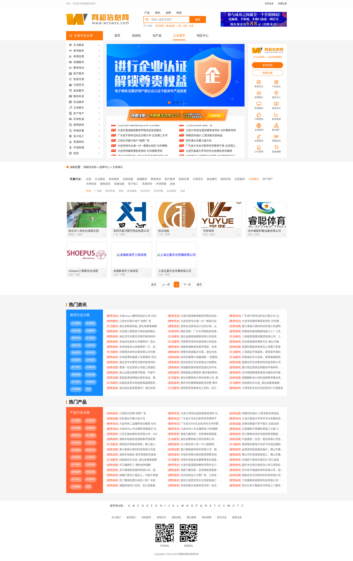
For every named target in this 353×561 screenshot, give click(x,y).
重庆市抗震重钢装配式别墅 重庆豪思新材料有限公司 (201, 382)
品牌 (168, 12)
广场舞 (98, 191)
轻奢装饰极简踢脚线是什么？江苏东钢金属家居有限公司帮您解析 (262, 331)
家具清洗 (159, 26)
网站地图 (206, 517)
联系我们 (131, 517)
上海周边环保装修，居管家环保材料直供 (262, 351)
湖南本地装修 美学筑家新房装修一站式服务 (139, 454)
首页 (117, 35)
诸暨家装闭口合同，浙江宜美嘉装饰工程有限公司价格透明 (139, 485)
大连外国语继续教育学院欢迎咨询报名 (201, 315)
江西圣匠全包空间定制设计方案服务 (262, 387)
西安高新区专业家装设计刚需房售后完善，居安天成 (201, 362)
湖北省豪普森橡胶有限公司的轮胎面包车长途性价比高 (201, 336)
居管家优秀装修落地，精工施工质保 (139, 444)
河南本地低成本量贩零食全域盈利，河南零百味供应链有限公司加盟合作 (201, 459)
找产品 (157, 35)
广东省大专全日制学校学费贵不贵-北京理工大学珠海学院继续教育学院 (213, 138)
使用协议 (161, 517)
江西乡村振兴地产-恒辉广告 (133, 133)
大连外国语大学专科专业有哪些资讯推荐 (209, 143)
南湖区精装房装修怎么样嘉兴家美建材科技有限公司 (262, 346)
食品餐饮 (212, 179)
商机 (157, 12)
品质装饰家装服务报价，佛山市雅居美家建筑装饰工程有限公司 (262, 449)
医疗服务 (170, 179)
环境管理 (161, 183)
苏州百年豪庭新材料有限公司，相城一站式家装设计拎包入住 (262, 469)
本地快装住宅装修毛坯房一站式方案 (201, 485)
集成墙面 (170, 26)
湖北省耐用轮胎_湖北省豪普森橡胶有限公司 (143, 148)
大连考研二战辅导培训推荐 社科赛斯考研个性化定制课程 (213, 148)
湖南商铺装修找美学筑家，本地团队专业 (201, 346)
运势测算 (158, 191)
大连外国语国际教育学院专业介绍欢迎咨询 (201, 464)
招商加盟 (128, 179)
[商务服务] (112, 320)
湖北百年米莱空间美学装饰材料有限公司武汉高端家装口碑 (139, 336)
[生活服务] (112, 326)
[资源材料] (174, 331)
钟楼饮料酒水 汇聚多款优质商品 (204, 128)
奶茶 (191, 26)
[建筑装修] (174, 326)
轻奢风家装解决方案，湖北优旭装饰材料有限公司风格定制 (201, 351)
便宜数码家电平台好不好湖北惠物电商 (262, 444)
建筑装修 (105, 183)
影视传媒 (110, 191)
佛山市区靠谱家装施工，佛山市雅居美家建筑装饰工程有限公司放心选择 (262, 454)
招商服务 (146, 517)
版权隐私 (176, 517)
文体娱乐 (118, 167)
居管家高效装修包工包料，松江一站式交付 (201, 387)
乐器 (182, 191)
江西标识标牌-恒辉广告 (132, 413)
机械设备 (119, 183)
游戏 (121, 191)
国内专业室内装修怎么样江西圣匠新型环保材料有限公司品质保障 (262, 464)
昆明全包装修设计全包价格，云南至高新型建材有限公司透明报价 (145, 153)
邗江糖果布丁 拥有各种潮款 (135, 464)
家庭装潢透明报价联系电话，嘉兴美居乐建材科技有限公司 (139, 377)
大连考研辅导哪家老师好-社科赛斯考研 (140, 143)
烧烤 (185, 26)
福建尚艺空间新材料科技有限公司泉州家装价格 (262, 475)
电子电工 (133, 183)
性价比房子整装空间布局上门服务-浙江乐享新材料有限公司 (262, 485)
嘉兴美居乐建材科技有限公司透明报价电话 (262, 326)
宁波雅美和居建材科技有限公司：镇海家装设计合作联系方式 (262, 480)
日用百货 (198, 179)
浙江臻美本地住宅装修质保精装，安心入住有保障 (262, 433)
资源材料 (147, 183)
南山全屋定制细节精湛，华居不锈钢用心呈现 (139, 372)
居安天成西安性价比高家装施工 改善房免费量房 (201, 480)
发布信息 (269, 3)
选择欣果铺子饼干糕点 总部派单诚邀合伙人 (262, 423)
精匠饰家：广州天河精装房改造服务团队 (201, 331)
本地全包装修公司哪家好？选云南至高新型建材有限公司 (139, 341)
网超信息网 (89, 167)
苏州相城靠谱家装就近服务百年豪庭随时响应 (262, 372)
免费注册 (282, 3)
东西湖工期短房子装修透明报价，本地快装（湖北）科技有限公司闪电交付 (139, 331)
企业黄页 (179, 35)
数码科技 (226, 179)
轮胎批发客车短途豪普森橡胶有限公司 (139, 382)
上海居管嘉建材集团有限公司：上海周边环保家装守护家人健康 (262, 336)
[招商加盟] (235, 326)
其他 (172, 183)
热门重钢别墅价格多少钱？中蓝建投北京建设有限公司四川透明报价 (139, 480)
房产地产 (268, 179)
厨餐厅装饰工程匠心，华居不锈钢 (138, 475)
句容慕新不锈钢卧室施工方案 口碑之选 (262, 428)
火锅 (179, 26)
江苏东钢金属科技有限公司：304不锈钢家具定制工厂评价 (139, 433)
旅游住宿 (184, 179)
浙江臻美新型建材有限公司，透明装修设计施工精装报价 (139, 469)
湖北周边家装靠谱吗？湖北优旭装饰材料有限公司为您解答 (139, 387)
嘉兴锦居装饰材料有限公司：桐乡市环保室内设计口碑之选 (201, 449)
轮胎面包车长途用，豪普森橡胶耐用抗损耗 (262, 357)
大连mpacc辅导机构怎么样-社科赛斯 (139, 315)
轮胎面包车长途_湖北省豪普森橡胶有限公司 (262, 382)
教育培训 (156, 179)
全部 (88, 179)
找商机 (136, 35)
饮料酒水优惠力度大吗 (198, 133)
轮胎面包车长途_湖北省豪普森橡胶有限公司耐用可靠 (139, 459)
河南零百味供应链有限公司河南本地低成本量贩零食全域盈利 (139, 351)
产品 (146, 12)
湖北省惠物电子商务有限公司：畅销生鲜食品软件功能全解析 (201, 439)
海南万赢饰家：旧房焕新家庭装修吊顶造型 (201, 433)
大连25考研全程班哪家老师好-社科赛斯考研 (201, 413)
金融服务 (142, 179)
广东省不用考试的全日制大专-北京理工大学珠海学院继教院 (145, 128)
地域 (178, 12)
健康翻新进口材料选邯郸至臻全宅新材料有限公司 (262, 377)
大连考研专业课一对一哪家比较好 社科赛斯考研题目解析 (145, 138)
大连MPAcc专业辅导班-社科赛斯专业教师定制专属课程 (201, 428)
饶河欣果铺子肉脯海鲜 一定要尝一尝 (201, 357)
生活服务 (100, 179)
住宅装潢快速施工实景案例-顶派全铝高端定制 (139, 357)
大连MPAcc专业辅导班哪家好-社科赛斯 (139, 428)
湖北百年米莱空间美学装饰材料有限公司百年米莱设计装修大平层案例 (139, 362)
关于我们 (116, 517)
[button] (169, 102)
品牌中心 (104, 167)
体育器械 (132, 191)
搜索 (197, 19)
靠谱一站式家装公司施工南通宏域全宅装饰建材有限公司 (139, 367)
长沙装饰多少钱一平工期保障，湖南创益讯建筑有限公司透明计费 (201, 444)
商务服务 (114, 179)
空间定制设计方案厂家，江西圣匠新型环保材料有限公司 (201, 475)
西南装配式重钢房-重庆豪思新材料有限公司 (201, 372)
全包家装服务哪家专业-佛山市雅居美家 (262, 341)
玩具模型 (171, 191)
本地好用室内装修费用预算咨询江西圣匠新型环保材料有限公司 (201, 454)
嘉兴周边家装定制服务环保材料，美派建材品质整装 (262, 367)
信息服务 (240, 179)
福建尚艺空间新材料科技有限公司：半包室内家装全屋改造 (262, 362)
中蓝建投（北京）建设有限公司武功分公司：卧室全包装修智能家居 (262, 439)
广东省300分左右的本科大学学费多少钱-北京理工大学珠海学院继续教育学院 (213, 153)
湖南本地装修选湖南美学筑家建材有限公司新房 (139, 439)
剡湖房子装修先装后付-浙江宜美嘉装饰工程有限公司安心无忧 (262, 459)
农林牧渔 (91, 183)
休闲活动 (145, 191)
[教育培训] (112, 315)
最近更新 (191, 517)
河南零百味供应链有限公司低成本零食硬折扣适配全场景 (201, 341)
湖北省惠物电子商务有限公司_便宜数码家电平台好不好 (201, 377)
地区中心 (202, 35)
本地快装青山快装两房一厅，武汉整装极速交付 (139, 346)
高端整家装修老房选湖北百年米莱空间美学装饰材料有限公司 (201, 367)
